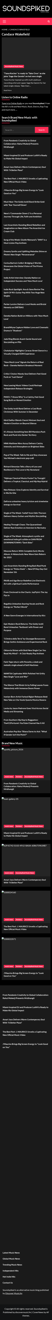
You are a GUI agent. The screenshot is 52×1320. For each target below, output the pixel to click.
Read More (7, 90)
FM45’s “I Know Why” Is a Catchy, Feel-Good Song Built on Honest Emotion (24, 398)
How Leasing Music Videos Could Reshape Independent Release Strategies (23, 387)
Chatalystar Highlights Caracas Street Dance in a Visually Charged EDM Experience (25, 352)
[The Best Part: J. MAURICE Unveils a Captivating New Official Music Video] (26, 907)
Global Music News (11, 1258)
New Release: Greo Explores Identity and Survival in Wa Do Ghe (26, 491)
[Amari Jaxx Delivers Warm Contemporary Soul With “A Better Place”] (26, 860)
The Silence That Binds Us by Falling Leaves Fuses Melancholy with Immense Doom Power (26, 686)
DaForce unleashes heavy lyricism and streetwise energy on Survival (26, 503)
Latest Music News (11, 1252)
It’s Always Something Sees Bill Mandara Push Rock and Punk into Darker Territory (24, 433)
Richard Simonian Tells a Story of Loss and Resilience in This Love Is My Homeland (23, 468)
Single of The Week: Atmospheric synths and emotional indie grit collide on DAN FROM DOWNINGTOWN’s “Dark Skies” (24, 539)
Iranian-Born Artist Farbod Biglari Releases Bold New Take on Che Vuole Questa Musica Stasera (25, 698)
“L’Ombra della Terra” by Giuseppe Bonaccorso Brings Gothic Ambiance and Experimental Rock (25, 640)
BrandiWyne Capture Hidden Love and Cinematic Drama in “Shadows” (26, 329)
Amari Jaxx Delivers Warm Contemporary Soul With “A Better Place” (25, 168)
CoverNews (38, 1312)
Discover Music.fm (13, 1293)
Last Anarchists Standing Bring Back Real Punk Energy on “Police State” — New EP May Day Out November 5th (25, 569)
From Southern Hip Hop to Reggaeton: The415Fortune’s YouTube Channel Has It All (24, 721)
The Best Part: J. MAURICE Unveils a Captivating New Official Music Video (26, 180)
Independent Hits (11, 1270)
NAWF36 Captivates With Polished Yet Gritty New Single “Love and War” (24, 675)
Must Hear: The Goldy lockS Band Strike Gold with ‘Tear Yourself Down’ (24, 203)
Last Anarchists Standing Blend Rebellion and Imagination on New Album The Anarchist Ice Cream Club (24, 228)
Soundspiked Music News (14, 66)
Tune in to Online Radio (12, 103)
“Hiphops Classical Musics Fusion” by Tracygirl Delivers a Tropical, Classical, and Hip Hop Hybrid (25, 480)
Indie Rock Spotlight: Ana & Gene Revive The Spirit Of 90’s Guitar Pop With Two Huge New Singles (24, 292)
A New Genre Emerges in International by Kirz (24, 615)
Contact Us (8, 1282)
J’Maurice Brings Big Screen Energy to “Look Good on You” (24, 192)
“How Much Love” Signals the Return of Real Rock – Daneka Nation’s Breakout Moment (24, 364)
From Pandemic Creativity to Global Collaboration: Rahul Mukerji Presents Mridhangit (21, 143)
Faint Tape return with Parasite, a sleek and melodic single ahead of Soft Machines (23, 663)
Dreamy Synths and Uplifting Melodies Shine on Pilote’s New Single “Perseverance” (25, 253)
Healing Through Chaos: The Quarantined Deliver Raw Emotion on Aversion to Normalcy (25, 526)
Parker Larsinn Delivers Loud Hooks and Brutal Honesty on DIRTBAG (25, 306)
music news (9, 777)
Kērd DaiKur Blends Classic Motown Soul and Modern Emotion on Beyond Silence (24, 422)
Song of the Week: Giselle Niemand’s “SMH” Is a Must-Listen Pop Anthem (25, 241)
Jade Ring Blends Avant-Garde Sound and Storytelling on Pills (22, 340)
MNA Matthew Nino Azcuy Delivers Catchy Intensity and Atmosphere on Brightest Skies (24, 445)
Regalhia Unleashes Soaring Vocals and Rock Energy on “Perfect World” (24, 605)
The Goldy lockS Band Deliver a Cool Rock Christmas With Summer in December (22, 410)
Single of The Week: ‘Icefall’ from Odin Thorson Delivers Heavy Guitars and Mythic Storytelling (25, 514)
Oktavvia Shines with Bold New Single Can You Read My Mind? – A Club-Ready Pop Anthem (25, 652)
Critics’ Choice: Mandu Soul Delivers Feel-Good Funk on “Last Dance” (25, 375)
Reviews (19, 777)
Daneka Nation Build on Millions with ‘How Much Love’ (26, 317)
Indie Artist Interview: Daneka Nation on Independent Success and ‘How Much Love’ (23, 279)
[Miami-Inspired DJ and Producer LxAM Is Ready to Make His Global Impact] (26, 813)
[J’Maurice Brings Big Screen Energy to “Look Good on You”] (26, 953)
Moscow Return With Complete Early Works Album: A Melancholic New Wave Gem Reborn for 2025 (25, 554)
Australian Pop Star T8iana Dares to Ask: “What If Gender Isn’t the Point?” (25, 733)
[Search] (48, 21)
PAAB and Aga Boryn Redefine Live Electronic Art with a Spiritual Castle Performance (24, 582)
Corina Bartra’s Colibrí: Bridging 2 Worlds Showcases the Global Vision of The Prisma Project (23, 266)
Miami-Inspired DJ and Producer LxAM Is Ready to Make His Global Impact (25, 157)
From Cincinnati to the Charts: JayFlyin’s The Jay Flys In (26, 594)
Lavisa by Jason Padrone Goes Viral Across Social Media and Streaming (26, 710)
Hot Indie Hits (9, 1276)
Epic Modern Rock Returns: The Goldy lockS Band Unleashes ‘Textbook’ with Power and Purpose (23, 627)
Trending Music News (12, 1264)
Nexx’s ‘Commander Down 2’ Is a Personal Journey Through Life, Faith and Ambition (23, 215)
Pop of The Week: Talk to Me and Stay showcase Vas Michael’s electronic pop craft (25, 456)
